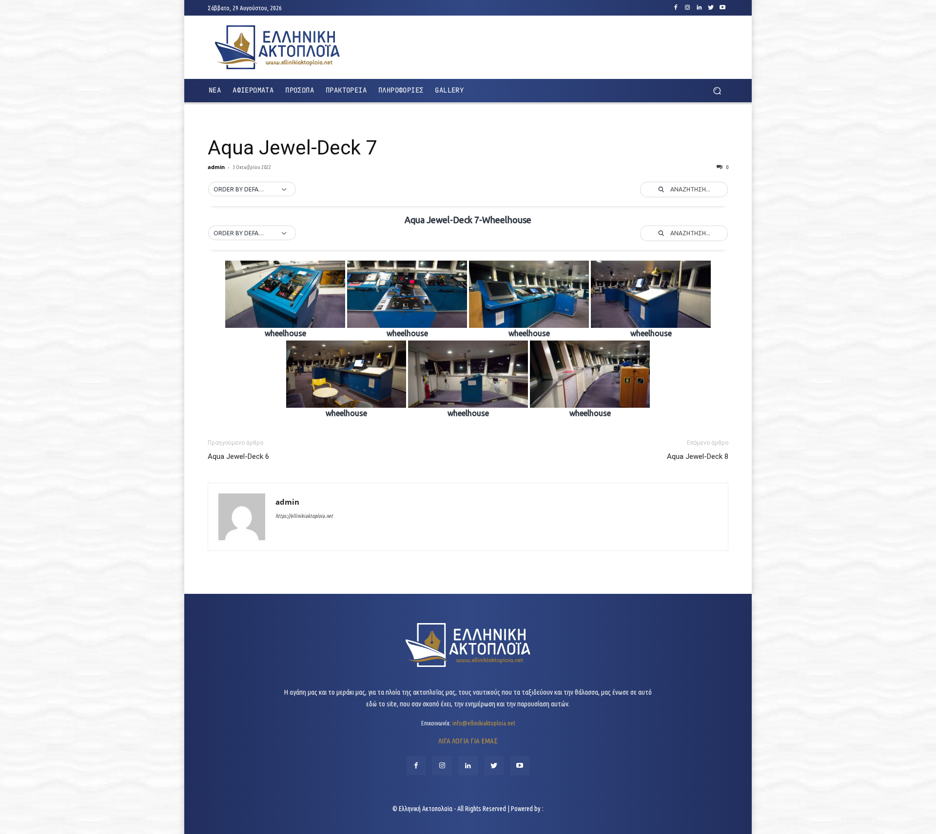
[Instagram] (687, 8)
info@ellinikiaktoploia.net (483, 723)
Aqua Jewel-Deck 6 (238, 456)
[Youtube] (722, 8)
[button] (716, 90)
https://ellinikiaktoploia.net (304, 516)
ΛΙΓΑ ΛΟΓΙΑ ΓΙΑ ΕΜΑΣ (468, 741)
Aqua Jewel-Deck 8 (697, 456)
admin (216, 167)
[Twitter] (711, 8)
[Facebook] (676, 8)
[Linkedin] (699, 8)
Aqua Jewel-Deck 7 (292, 147)
